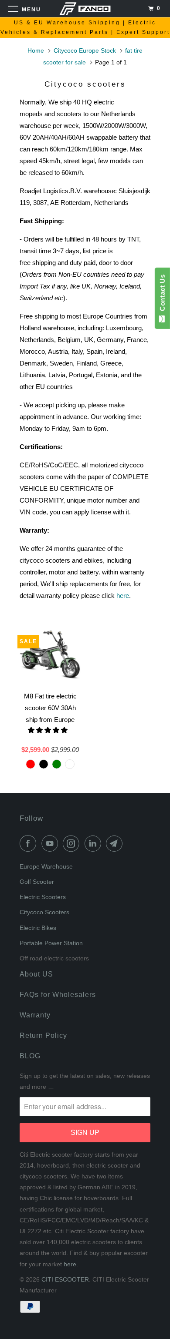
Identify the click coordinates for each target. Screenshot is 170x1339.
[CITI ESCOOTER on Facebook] (30, 843)
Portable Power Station (51, 943)
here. (71, 1264)
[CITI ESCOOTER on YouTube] (51, 843)
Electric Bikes (38, 927)
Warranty (35, 1015)
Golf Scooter (37, 881)
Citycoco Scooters (44, 912)
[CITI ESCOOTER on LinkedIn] (95, 843)
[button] (48, 730)
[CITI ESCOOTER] (85, 8)
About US (36, 974)
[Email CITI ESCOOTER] (116, 843)
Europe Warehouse (46, 866)
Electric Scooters (43, 896)
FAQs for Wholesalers (58, 994)
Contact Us (162, 294)
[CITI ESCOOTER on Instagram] (73, 843)
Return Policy (43, 1035)
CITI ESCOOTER (65, 1279)
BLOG (30, 1056)
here (122, 595)
